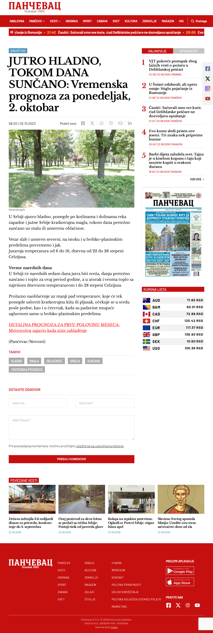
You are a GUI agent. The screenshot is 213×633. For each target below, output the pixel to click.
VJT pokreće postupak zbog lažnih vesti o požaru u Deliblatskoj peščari (173, 65)
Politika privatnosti (126, 584)
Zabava (102, 21)
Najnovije (157, 51)
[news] (32, 499)
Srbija (75, 361)
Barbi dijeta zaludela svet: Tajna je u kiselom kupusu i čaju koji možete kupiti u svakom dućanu (176, 160)
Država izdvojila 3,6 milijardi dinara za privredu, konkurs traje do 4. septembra (31, 523)
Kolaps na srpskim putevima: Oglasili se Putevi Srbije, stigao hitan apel (131, 523)
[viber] (111, 123)
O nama (117, 563)
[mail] (120, 123)
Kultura (131, 21)
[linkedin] (129, 123)
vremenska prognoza (27, 369)
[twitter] (92, 123)
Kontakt (118, 577)
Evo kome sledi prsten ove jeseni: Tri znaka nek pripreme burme (176, 135)
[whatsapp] (101, 123)
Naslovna (17, 21)
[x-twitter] (178, 605)
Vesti (54, 21)
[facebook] (83, 123)
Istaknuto (189, 51)
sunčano (93, 361)
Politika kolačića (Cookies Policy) (136, 599)
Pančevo (35, 21)
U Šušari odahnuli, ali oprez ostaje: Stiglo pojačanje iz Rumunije (173, 88)
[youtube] (197, 605)
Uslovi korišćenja (125, 592)
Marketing (119, 606)
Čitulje (90, 599)
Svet (116, 21)
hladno (16, 361)
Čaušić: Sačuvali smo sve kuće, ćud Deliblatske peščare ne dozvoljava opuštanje (114, 32)
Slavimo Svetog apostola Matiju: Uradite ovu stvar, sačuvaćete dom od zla (177, 523)
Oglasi (89, 592)
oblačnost (54, 361)
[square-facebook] (168, 605)
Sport (87, 21)
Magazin (168, 21)
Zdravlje (149, 21)
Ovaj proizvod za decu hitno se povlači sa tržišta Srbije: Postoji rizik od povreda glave (80, 523)
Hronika (72, 21)
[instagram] (187, 605)
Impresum (118, 570)
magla (34, 361)
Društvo (18, 51)
